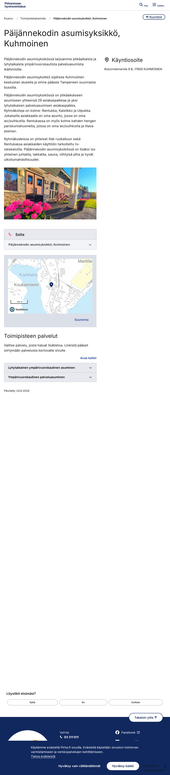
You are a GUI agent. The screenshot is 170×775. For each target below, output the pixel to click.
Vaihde (69, 735)
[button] (32, 702)
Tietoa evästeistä (43, 756)
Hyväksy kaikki (123, 766)
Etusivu (8, 18)
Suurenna (81, 319)
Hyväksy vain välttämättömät (79, 766)
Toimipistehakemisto (33, 18)
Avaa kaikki (88, 358)
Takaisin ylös (144, 717)
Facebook (128, 732)
